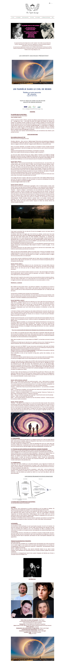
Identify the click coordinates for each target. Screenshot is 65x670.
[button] (18, 17)
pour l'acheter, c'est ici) (16, 117)
